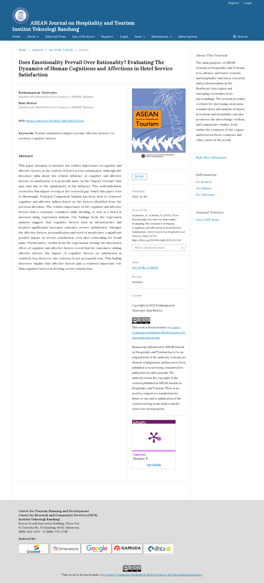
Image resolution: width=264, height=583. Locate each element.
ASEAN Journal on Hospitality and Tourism (73, 26)
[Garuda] (127, 553)
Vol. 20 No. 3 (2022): (61, 50)
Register (107, 36)
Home (16, 36)
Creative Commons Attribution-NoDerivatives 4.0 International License (158, 333)
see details (154, 464)
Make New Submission (211, 157)
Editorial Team (55, 36)
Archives (37, 50)
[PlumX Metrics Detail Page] (153, 437)
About (31, 36)
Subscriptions (187, 36)
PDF (141, 177)
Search (242, 36)
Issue (139, 36)
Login (124, 36)
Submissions (160, 36)
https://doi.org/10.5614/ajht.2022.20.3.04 (55, 121)
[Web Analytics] (225, 220)
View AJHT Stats (207, 220)
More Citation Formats (150, 247)
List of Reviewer (83, 36)
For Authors (203, 188)
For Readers (203, 182)
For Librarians (205, 194)
